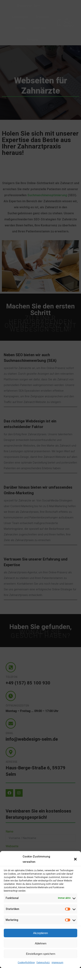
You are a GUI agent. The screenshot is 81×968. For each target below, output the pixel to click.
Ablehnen (40, 943)
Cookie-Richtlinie (26, 962)
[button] (75, 859)
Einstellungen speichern (40, 953)
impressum (57, 962)
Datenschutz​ (43, 962)
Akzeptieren (40, 933)
